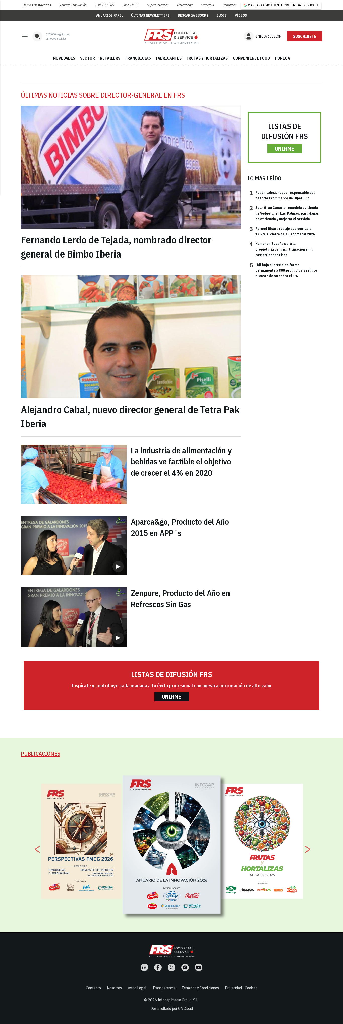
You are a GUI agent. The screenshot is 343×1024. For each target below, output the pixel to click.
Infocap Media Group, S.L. (178, 999)
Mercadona (185, 5)
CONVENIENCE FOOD (251, 58)
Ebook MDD (130, 5)
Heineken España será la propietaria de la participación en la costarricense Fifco (281, 249)
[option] (172, 845)
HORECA (282, 58)
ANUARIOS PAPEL (109, 15)
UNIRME (284, 148)
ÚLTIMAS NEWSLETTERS (150, 15)
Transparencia (164, 987)
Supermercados (158, 5)
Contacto (93, 987)
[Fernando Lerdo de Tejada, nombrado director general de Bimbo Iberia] (131, 167)
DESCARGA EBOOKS (193, 15)
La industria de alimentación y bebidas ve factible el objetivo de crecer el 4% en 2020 (181, 461)
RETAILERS (110, 58)
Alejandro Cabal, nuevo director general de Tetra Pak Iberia (130, 416)
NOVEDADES (64, 58)
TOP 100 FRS (104, 5)
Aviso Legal (137, 987)
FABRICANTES (169, 58)
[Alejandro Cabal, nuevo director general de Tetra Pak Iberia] (131, 336)
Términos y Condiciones (200, 987)
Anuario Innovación (73, 5)
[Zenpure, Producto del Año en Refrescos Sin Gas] (74, 617)
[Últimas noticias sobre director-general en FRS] (171, 36)
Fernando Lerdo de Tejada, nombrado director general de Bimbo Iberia (116, 246)
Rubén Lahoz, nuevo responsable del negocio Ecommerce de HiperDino (282, 195)
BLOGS (221, 15)
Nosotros (114, 987)
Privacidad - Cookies (241, 987)
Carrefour (207, 5)
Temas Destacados (37, 5)
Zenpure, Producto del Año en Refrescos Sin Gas (180, 598)
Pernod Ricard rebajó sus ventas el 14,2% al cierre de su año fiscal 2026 (282, 231)
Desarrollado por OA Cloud (171, 1008)
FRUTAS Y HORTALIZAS (207, 58)
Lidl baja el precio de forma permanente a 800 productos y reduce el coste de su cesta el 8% (283, 270)
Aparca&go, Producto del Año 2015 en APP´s (180, 527)
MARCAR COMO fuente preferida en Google (283, 5)
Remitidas (230, 5)
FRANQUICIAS (138, 58)
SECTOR (87, 58)
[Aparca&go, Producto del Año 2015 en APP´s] (74, 545)
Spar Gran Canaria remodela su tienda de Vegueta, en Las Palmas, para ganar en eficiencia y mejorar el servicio (284, 213)
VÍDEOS (241, 15)
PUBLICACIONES (40, 753)
